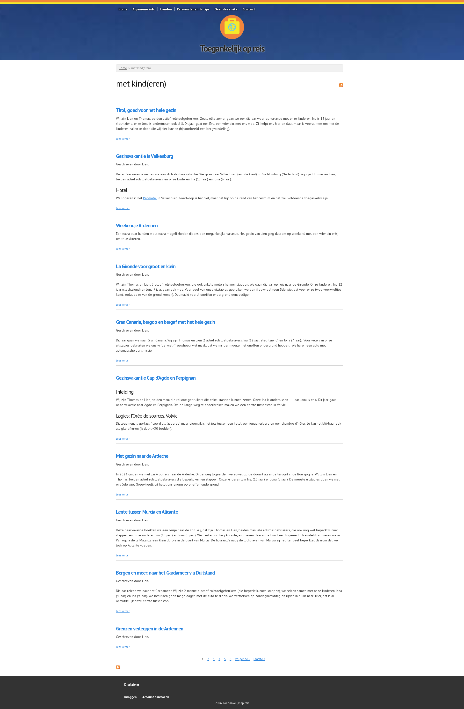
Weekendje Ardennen (137, 225)
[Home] (232, 27)
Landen (166, 9)
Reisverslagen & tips (193, 9)
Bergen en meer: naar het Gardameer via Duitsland (165, 572)
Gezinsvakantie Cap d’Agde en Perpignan (156, 378)
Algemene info (143, 9)
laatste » (259, 659)
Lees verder (123, 138)
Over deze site (226, 9)
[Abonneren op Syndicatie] (341, 86)
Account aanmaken (155, 697)
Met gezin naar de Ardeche (142, 456)
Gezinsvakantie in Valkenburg (144, 156)
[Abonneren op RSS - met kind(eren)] (118, 668)
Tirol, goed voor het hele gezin (146, 110)
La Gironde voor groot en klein (145, 266)
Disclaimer (131, 685)
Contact (249, 9)
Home (122, 9)
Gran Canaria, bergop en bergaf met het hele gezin (165, 322)
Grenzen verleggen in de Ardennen (149, 628)
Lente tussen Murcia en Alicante (147, 512)
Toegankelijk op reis (232, 48)
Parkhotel (150, 198)
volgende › (242, 659)
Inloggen (130, 697)
